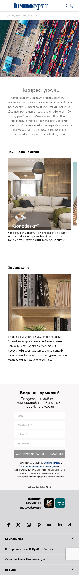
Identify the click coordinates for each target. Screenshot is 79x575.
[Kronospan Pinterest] (39, 525)
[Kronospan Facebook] (8, 525)
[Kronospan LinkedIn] (60, 525)
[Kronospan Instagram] (29, 525)
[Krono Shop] (71, 6)
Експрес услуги (26, 15)
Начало (10, 15)
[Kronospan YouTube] (49, 525)
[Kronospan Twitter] (18, 525)
